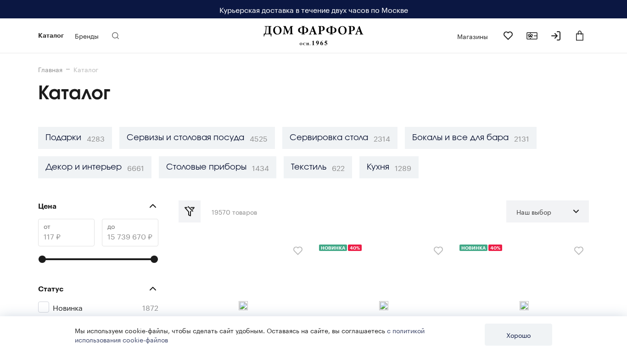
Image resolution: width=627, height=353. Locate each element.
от (47, 226)
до (111, 226)
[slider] (42, 259)
